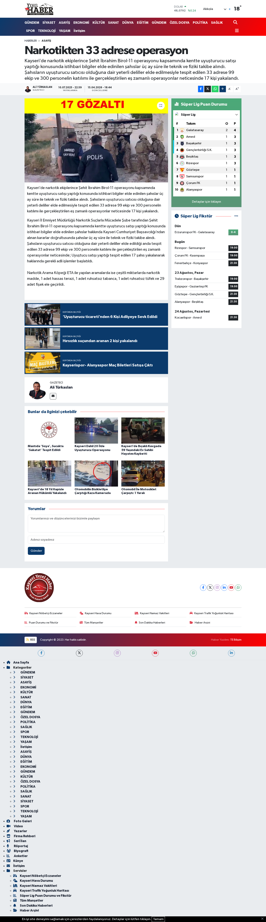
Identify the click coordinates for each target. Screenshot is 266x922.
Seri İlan (19, 841)
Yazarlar (20, 831)
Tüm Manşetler (93, 622)
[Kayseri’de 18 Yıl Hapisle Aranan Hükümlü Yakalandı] (49, 473)
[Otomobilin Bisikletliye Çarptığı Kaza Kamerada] (96, 473)
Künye (18, 860)
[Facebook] (203, 587)
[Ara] (235, 22)
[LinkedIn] (224, 587)
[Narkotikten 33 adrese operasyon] (96, 140)
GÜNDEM (32, 22)
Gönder (36, 550)
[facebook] (41, 653)
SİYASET (48, 22)
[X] (210, 587)
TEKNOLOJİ (47, 30)
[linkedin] (231, 653)
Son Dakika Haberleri (152, 622)
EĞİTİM (142, 22)
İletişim (79, 30)
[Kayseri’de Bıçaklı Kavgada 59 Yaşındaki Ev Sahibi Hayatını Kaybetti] (143, 430)
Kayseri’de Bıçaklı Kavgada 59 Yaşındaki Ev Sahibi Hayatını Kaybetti (141, 450)
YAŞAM (64, 30)
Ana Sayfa (21, 662)
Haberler (31, 40)
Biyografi (20, 851)
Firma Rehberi (24, 836)
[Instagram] (217, 587)
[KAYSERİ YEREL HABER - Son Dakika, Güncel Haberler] (39, 9)
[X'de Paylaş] (207, 89)
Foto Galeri (22, 821)
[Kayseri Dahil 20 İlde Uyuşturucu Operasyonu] (96, 430)
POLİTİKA (200, 22)
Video (18, 826)
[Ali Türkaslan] (37, 389)
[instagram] (117, 653)
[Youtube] (231, 587)
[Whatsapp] (238, 587)
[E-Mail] (53, 396)
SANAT (113, 22)
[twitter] (79, 653)
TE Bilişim (235, 639)
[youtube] (155, 653)
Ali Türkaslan (61, 387)
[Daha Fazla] (222, 89)
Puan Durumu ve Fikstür (43, 622)
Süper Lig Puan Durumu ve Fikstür (45, 895)
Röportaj (20, 846)
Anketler (20, 856)
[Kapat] (263, 918)
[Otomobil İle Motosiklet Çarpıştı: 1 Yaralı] (143, 473)
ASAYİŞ (64, 22)
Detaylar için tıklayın (206, 201)
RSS (32, 639)
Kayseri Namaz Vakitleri (154, 613)
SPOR (30, 30)
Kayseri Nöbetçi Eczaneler (46, 613)
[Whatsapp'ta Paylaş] (215, 89)
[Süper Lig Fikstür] (236, 216)
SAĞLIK (217, 22)
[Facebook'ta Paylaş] (200, 89)
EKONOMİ (81, 22)
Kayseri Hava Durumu (98, 613)
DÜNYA (128, 22)
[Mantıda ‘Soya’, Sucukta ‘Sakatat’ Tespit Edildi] (49, 430)
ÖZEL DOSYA (179, 22)
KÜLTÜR (98, 22)
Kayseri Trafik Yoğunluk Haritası (213, 613)
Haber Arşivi (202, 622)
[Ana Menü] (236, 31)
